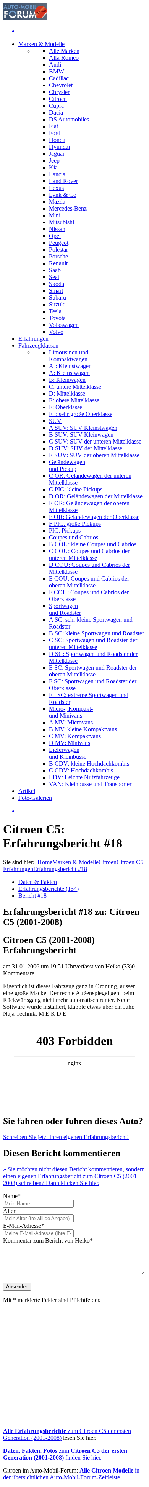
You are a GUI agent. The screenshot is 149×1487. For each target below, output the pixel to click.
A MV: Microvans (71, 722)
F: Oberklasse (65, 407)
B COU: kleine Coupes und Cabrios (92, 544)
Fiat (53, 126)
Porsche (58, 256)
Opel (55, 236)
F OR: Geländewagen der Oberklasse (94, 517)
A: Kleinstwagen (69, 373)
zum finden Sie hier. (65, 1454)
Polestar (58, 249)
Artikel (26, 791)
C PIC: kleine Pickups (75, 489)
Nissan (57, 229)
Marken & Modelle (41, 44)
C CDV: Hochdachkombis (81, 770)
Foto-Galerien (35, 798)
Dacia (56, 112)
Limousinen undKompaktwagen (68, 355)
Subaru (57, 297)
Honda (57, 140)
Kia (53, 167)
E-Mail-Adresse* (23, 1225)
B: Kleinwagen (67, 380)
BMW (56, 71)
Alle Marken (64, 51)
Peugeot (58, 242)
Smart (56, 290)
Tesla (55, 311)
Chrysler (59, 92)
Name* (12, 1196)
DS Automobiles (69, 119)
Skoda (56, 284)
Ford (54, 133)
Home (44, 862)
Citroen (58, 99)
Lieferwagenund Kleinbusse (67, 753)
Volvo (56, 332)
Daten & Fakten (37, 882)
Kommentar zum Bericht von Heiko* (48, 1240)
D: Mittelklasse (67, 393)
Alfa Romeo (64, 57)
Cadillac (59, 78)
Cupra (56, 105)
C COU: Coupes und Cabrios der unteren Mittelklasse (89, 554)
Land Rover (63, 181)
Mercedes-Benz (68, 208)
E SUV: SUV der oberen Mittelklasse (94, 455)
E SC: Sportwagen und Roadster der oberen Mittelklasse (93, 671)
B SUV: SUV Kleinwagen (81, 434)
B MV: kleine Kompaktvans (83, 729)
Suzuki (57, 304)
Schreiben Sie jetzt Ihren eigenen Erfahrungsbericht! (66, 1137)
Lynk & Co (62, 194)
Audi (55, 64)
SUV (55, 421)
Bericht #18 (32, 895)
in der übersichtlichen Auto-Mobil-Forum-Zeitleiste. (71, 1474)
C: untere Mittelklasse (75, 386)
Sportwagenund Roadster (65, 609)
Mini (54, 215)
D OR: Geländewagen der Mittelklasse (96, 496)
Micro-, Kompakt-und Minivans (71, 712)
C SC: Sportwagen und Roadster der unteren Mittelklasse (93, 643)
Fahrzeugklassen (38, 345)
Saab (55, 270)
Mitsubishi (61, 222)
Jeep (54, 160)
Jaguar (57, 153)
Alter (9, 1211)
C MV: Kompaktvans (75, 736)
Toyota (57, 318)
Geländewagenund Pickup (67, 465)
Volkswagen (64, 325)
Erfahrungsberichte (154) (48, 888)
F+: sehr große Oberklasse (80, 414)
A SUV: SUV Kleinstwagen (83, 427)
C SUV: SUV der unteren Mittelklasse (95, 441)
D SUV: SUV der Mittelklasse (85, 448)
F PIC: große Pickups (75, 523)
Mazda (57, 201)
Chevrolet (61, 85)
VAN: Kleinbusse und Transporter (90, 784)
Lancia (57, 174)
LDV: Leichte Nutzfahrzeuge (84, 777)
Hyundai (59, 147)
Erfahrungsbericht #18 (60, 869)
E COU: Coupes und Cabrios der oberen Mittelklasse (89, 582)
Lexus (56, 188)
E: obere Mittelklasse (74, 400)
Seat (54, 277)
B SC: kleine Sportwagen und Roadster (96, 633)
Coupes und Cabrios (73, 537)
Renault (58, 263)
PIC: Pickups (65, 530)
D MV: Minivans (69, 743)
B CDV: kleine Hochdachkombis (89, 763)
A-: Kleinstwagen (70, 366)
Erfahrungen (33, 338)
